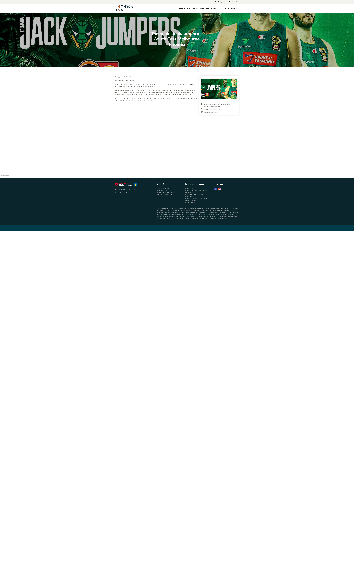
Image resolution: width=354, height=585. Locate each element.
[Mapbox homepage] (5, 176)
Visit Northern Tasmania (164, 188)
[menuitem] (184, 8)
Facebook (215, 189)
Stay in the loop (190, 202)
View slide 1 (219, 101)
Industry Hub (189, 188)
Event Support (189, 192)
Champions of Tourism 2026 (165, 194)
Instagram (219, 189)
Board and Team (162, 190)
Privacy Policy (119, 228)
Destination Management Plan (166, 192)
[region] (177, 149)
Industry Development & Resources (196, 190)
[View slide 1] (219, 90)
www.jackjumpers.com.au (212, 109)
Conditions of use (131, 228)
